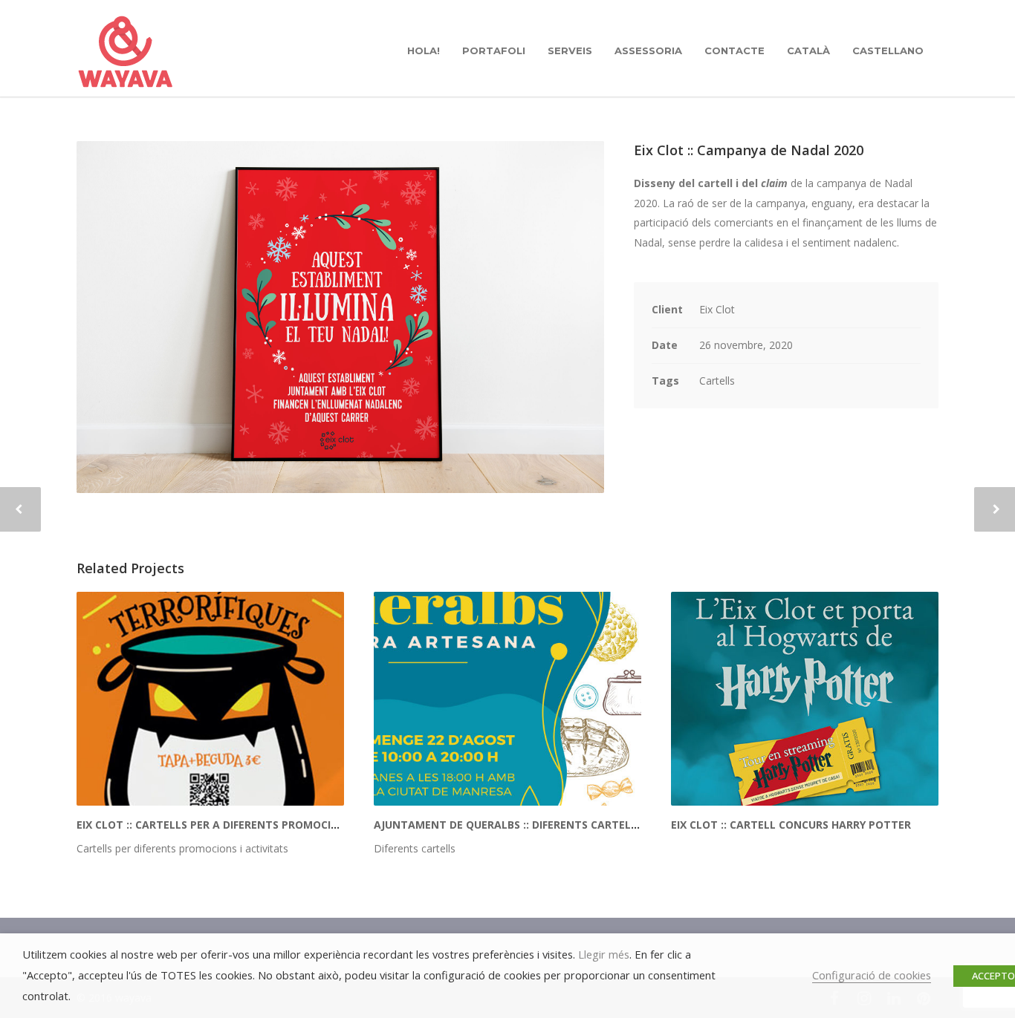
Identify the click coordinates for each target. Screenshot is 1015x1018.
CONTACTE (734, 50)
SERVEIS (570, 50)
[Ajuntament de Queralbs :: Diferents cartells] (507, 699)
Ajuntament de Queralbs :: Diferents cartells (508, 825)
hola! (423, 50)
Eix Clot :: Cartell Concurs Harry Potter (791, 825)
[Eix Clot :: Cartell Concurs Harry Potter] (804, 699)
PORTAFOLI (493, 50)
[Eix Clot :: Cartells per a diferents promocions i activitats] (210, 699)
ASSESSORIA (648, 50)
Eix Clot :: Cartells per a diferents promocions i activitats (250, 825)
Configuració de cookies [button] (871, 975)
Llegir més (603, 954)
